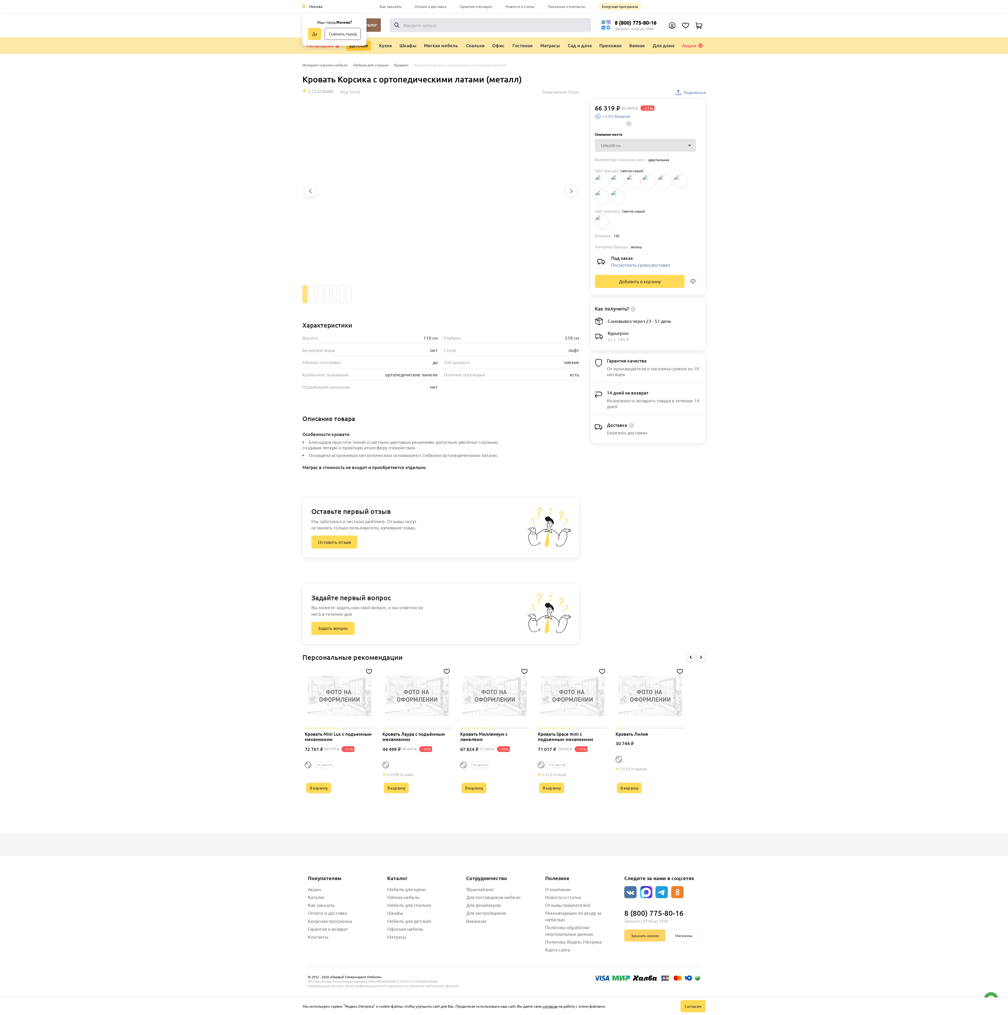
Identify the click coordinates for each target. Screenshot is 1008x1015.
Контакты (318, 936)
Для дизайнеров (483, 905)
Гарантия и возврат (476, 6)
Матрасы (396, 936)
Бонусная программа (620, 6)
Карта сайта (557, 949)
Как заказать (390, 6)
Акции (689, 45)
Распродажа (319, 45)
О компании (558, 889)
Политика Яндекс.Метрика (573, 941)
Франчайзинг (480, 889)
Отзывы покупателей (567, 905)
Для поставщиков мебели (493, 897)
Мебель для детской (409, 921)
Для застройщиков (486, 913)
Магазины (683, 935)
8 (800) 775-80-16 (636, 22)
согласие (550, 1006)
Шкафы (395, 913)
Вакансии (476, 921)
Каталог (316, 897)
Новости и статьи (520, 6)
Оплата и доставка (430, 6)
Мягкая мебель (403, 897)
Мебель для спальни (409, 905)
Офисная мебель (405, 929)
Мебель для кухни (406, 889)
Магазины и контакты (566, 6)
